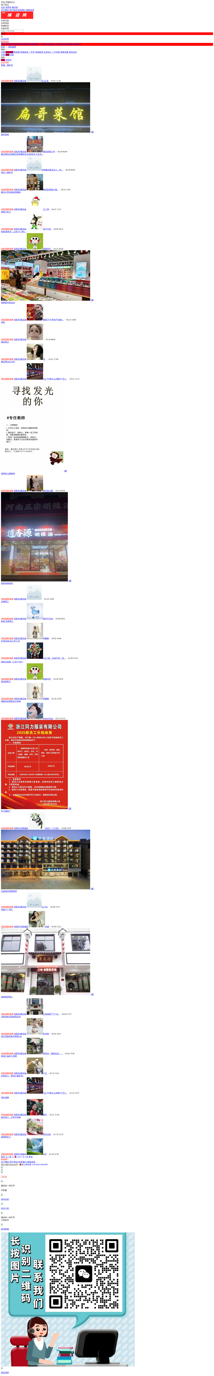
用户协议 (13, 10)
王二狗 (46, 209)
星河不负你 (48, 619)
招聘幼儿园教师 (8, 474)
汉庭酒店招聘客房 (9, 891)
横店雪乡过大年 (8, 362)
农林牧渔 (68, 44)
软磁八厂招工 (7, 909)
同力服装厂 (6, 811)
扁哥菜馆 (5, 134)
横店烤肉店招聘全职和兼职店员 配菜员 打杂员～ (22, 154)
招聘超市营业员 (8, 303)
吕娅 (47, 927)
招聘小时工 (6, 212)
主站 (3, 7)
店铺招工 (5, 602)
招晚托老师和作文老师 (11, 701)
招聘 (7, 55)
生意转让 (51, 44)
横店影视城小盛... (50, 190)
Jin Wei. (45, 907)
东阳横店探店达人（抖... (52, 170)
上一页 (8, 1157)
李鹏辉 (46, 638)
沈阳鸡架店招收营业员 (11, 1017)
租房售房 (18, 44)
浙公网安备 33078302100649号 (35, 1164)
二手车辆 (43, 44)
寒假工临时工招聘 (9, 1056)
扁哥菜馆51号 (49, 152)
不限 (3, 52)
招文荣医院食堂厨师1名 (11, 1036)
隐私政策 (30, 10)
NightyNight (48, 718)
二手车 (32, 52)
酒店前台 (5, 342)
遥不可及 (47, 229)
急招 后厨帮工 (7, 621)
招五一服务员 (7, 172)
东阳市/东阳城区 (21, 828)
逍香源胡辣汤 (7, 583)
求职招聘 (9, 44)
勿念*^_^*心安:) (52, 828)
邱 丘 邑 (45, 81)
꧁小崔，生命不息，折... (54, 658)
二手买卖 (56, 52)
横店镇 (15, 7)
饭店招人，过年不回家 (11, 1117)
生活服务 (60, 44)
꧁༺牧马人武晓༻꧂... (55, 379)
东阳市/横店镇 (20, 81)
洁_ (44, 359)
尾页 (31, 1157)
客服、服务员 (7, 65)
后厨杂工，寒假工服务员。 (13, 1076)
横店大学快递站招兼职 (11, 192)
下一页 (25, 1157)
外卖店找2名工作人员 (10, 641)
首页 (3, 44)
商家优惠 (35, 44)
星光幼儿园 (48, 491)
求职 (12, 55)
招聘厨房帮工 (7, 997)
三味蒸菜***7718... (51, 1014)
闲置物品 (26, 44)
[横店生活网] (17, 18)
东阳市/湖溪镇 (20, 1154)
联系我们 (22, 10)
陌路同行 (47, 249)
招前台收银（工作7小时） (12, 662)
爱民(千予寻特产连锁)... (53, 320)
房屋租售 (24, 52)
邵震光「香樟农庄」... (52, 1053)
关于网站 (5, 10)
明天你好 (47, 1134)
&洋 (45, 1154)
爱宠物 (17, 52)
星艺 (45, 1115)
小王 (45, 1073)
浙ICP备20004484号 (9, 1164)
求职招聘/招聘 (7, 81)
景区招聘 (5, 1098)
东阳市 (8, 7)
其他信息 (77, 44)
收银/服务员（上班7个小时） (13, 232)
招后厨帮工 (6, 682)
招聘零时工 (6, 1137)
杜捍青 (46, 1034)
